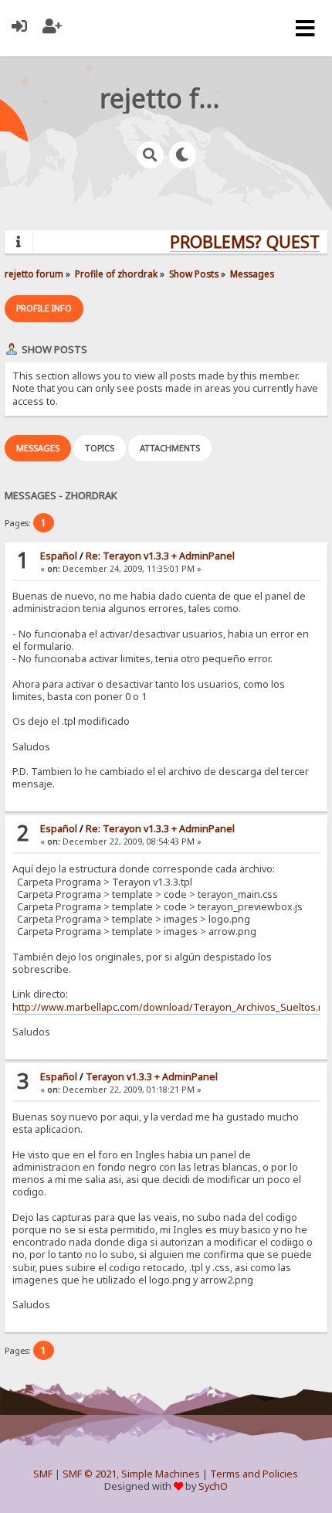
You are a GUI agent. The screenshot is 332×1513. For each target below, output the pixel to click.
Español (58, 556)
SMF (43, 1474)
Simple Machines (160, 1474)
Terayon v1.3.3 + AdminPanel (152, 1076)
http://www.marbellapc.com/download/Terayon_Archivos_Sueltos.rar (171, 1007)
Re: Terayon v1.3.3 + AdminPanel (160, 556)
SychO (213, 1486)
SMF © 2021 (90, 1474)
